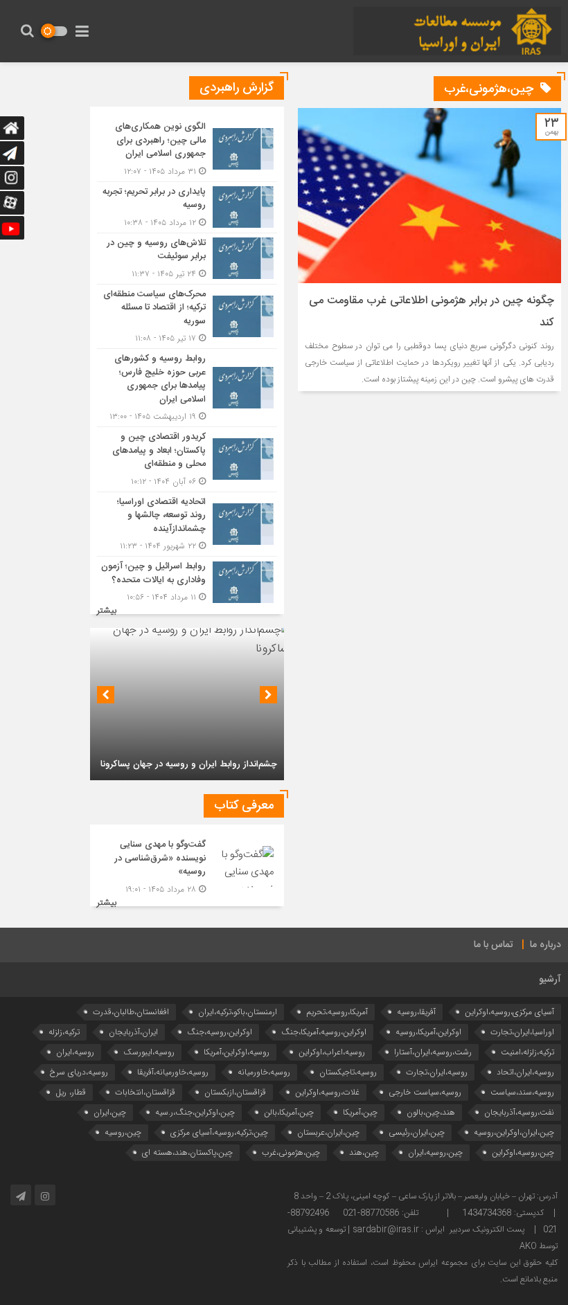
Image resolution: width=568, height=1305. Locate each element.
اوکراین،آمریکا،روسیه (428, 1031)
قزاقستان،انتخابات (145, 1092)
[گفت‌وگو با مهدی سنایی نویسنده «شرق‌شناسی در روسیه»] (187, 865)
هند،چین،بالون (431, 1112)
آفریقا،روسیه (416, 1011)
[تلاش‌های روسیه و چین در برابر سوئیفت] (187, 258)
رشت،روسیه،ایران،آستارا (433, 1052)
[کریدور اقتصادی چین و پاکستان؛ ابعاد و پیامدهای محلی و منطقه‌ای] (187, 459)
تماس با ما (493, 945)
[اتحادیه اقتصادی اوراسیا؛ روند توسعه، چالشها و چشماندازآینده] (187, 524)
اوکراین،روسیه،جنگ (219, 1031)
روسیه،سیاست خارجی (425, 1092)
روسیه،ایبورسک (149, 1052)
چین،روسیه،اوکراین (523, 1152)
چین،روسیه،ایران (435, 1152)
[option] (187, 704)
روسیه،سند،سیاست (522, 1092)
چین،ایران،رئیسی (417, 1132)
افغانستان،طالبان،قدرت (131, 1011)
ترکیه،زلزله (64, 1031)
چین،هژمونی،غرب (291, 1152)
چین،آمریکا (360, 1112)
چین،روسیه (123, 1132)
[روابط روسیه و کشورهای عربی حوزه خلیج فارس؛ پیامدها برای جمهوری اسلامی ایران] (187, 387)
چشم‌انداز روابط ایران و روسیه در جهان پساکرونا (188, 764)
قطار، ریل (70, 1092)
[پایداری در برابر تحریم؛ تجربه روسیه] (187, 207)
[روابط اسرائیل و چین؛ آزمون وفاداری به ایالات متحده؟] (187, 580)
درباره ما (545, 945)
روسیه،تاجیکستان (348, 1072)
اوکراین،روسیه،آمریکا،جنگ (323, 1031)
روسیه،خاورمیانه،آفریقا (172, 1072)
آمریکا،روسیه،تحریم (337, 1011)
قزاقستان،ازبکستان (235, 1092)
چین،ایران (110, 1112)
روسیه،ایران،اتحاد (525, 1072)
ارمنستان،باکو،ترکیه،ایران (237, 1011)
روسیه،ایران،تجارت (437, 1072)
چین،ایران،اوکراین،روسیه (514, 1132)
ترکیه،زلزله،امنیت (527, 1052)
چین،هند (364, 1152)
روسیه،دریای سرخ (79, 1072)
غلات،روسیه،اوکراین (327, 1092)
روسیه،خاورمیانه (264, 1072)
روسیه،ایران (75, 1052)
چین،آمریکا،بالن (289, 1112)
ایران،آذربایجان (133, 1031)
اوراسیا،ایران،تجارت (522, 1031)
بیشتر (106, 611)
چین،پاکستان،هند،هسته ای (187, 1152)
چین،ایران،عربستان (328, 1132)
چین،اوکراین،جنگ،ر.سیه (195, 1112)
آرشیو (550, 979)
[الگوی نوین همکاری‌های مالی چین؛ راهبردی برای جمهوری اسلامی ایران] (187, 149)
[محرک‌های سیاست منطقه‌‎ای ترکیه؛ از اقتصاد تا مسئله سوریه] (187, 317)
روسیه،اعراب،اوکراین (332, 1052)
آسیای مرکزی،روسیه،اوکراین (509, 1011)
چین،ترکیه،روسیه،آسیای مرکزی (219, 1132)
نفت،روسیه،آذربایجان (519, 1112)
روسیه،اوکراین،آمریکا (236, 1052)
